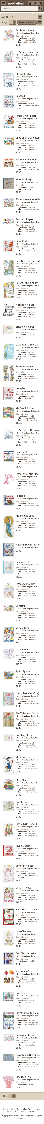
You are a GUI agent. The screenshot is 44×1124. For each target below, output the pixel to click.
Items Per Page (26, 22)
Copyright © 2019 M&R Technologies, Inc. (18, 1116)
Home (5, 1109)
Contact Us (15, 1109)
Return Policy (27, 1109)
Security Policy (19, 1111)
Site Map (31, 1111)
